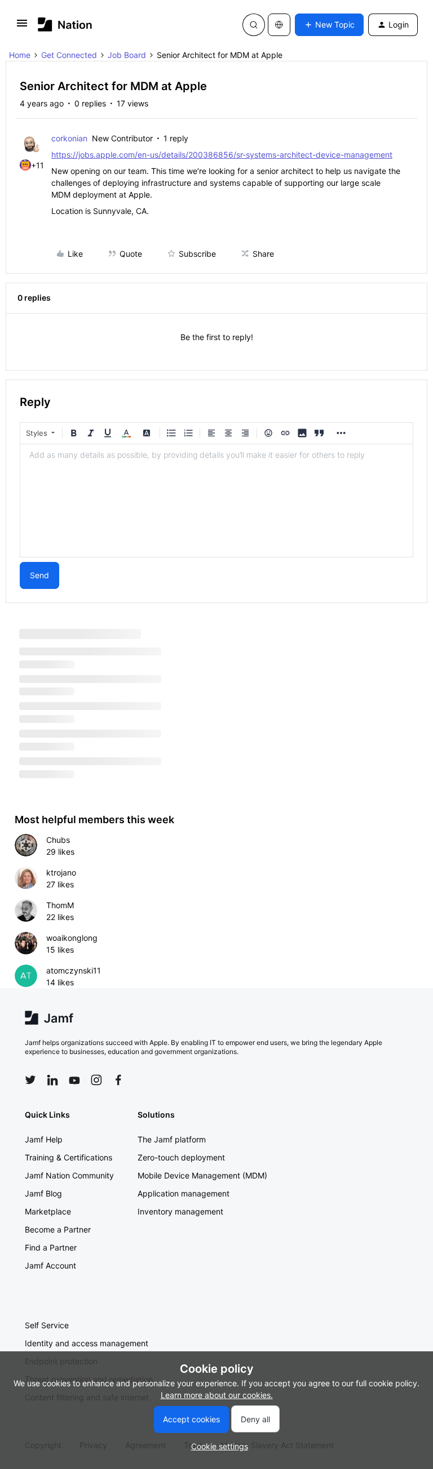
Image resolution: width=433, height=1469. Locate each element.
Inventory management (180, 1211)
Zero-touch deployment (181, 1157)
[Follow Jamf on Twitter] (30, 1079)
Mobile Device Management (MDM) (202, 1175)
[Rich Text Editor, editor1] (216, 500)
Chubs (58, 840)
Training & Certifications (68, 1157)
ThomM (60, 905)
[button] (22, 27)
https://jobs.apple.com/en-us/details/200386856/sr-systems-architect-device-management (221, 154)
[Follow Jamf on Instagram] (96, 1080)
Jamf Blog (43, 1193)
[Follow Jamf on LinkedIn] (52, 1080)
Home (19, 55)
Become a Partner (58, 1229)
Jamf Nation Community (69, 1175)
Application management (183, 1193)
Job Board (127, 55)
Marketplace (48, 1211)
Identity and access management (86, 1343)
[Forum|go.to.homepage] (65, 24)
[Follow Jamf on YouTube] (74, 1080)
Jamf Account (50, 1265)
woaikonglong (72, 938)
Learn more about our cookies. (217, 1395)
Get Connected (69, 55)
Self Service (47, 1325)
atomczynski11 (73, 970)
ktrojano (61, 872)
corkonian (69, 138)
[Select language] (279, 25)
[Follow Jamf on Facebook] (118, 1080)
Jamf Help (44, 1139)
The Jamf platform (172, 1139)
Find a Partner (51, 1247)
